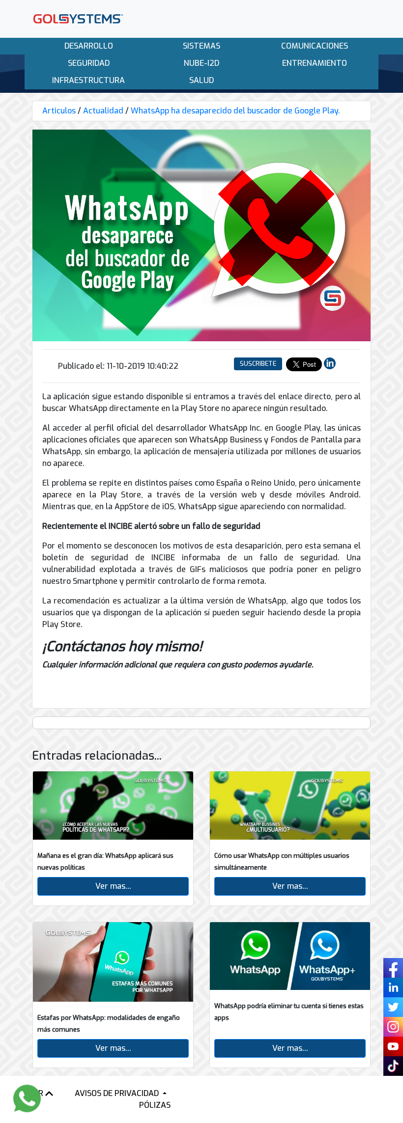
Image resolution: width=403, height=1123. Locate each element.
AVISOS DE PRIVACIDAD (118, 1093)
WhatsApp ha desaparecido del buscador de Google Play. (235, 111)
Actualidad (103, 111)
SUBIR (33, 1093)
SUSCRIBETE (258, 363)
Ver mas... (113, 886)
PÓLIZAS (155, 1105)
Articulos (59, 111)
